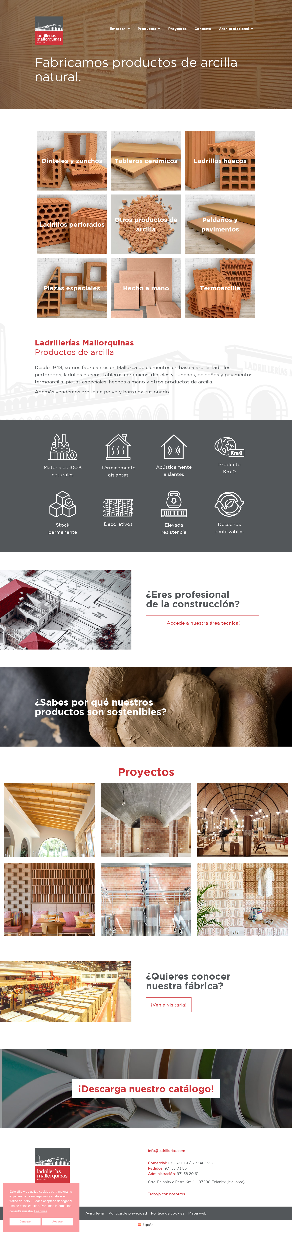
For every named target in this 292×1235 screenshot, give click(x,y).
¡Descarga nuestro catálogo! (146, 1088)
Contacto (202, 29)
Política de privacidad (128, 1213)
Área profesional (234, 29)
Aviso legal (95, 1213)
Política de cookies (167, 1213)
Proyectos (177, 29)
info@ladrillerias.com (166, 1150)
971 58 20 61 (187, 1174)
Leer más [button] (40, 1211)
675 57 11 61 (178, 1163)
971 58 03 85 (175, 1168)
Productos (147, 29)
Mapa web (197, 1213)
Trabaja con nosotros (166, 1194)
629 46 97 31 (203, 1163)
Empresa (118, 29)
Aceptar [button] (57, 1221)
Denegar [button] (25, 1221)
